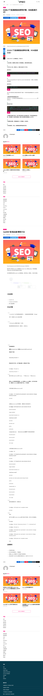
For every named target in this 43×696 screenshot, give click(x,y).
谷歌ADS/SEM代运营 (6, 671)
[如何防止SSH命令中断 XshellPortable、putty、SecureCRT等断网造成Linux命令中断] (12, 581)
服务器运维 (5, 199)
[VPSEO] (21, 1)
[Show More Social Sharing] (27, 18)
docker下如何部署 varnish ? (8, 155)
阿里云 (4, 222)
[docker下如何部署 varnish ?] (12, 149)
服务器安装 (5, 200)
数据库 (4, 217)
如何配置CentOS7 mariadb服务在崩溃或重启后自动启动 (31, 605)
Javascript (5, 209)
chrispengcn (8, 14)
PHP (4, 204)
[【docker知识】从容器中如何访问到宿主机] (12, 164)
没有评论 (18, 14)
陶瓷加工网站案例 (6, 689)
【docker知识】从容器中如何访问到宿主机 (11, 170)
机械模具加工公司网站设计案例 (8, 685)
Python (4, 207)
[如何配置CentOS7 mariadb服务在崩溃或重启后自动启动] (31, 598)
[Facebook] (4, 49)
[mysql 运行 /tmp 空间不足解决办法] (12, 598)
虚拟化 (4, 7)
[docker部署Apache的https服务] (31, 149)
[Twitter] (4, 51)
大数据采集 (5, 214)
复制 (8, 75)
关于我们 (4, 186)
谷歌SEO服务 (5, 670)
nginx (4, 202)
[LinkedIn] (4, 54)
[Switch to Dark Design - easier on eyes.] (37, 1)
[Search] (38, 2)
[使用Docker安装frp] (31, 164)
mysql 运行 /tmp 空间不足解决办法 (10, 604)
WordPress (5, 205)
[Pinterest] (4, 56)
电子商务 (4, 212)
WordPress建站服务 (6, 673)
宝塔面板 (4, 215)
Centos (5, 229)
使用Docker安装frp (26, 170)
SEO (4, 210)
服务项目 (4, 622)
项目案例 (4, 189)
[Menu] (4, 2)
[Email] (4, 58)
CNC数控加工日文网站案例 (7, 691)
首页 (4, 184)
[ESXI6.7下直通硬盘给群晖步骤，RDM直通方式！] (21, 32)
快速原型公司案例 (6, 687)
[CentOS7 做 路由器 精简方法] (21, 252)
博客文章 (4, 191)
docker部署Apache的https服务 (28, 155)
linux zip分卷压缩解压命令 (27, 587)
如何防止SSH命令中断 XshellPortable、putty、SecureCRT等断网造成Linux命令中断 (11, 589)
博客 (4, 676)
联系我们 (4, 192)
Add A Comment (21, 176)
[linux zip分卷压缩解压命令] (31, 581)
